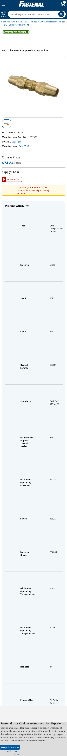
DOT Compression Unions (16, 24)
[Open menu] (2, 4)
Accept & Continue (10, 747)
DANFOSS (24, 146)
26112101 (17, 141)
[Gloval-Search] (61, 14)
